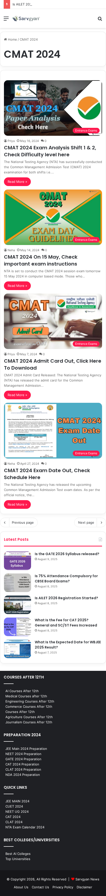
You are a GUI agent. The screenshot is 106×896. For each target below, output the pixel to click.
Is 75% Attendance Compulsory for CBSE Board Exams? (66, 578)
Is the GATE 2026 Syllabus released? (67, 553)
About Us (21, 887)
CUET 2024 (14, 806)
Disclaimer (84, 887)
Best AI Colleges (18, 854)
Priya (11, 141)
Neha (11, 250)
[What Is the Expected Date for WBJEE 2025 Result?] (17, 649)
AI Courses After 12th (22, 691)
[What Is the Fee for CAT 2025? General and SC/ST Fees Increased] (17, 627)
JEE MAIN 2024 (17, 801)
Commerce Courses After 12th (28, 706)
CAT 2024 (12, 817)
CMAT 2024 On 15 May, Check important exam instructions (40, 260)
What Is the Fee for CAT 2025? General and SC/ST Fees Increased (66, 623)
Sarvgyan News (87, 879)
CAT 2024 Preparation (22, 764)
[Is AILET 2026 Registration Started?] (17, 605)
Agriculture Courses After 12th (29, 717)
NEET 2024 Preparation (23, 754)
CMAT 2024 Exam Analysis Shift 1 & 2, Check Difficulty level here (50, 151)
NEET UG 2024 (17, 812)
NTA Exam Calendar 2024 (24, 827)
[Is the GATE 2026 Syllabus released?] (17, 560)
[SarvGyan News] (26, 18)
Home (12, 39)
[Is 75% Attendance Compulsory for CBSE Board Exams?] (17, 582)
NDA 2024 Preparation (22, 775)
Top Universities (17, 859)
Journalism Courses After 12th (28, 722)
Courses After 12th (20, 712)
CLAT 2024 (13, 822)
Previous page (23, 522)
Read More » (17, 182)
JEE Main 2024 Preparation (26, 749)
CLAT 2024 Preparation (23, 769)
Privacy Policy (63, 887)
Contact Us (40, 887)
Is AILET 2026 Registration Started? (40, 4)
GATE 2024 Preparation (23, 759)
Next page (86, 522)
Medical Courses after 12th (26, 696)
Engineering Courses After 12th (29, 701)
